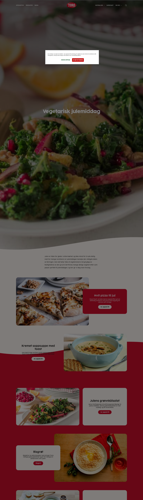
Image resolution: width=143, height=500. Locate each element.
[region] (72, 57)
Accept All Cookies (78, 59)
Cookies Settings (65, 59)
